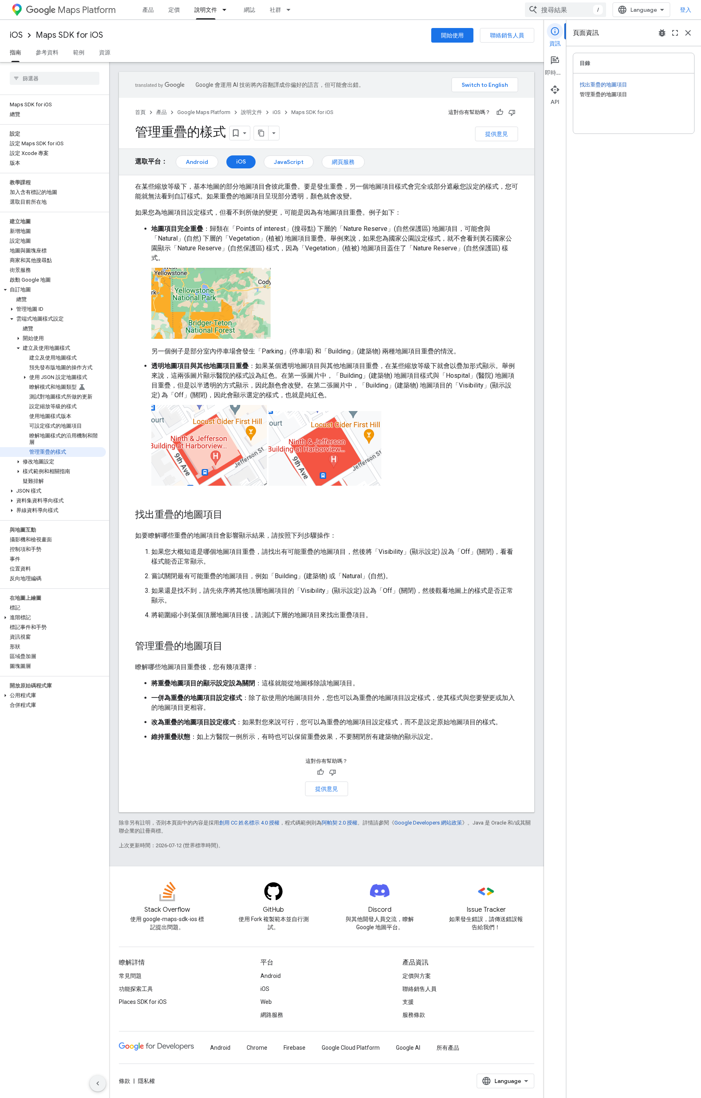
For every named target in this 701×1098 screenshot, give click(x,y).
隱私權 (146, 1081)
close (688, 33)
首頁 (140, 112)
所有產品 (448, 1047)
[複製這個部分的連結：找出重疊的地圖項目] (231, 515)
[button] (53, 290)
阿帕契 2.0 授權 (339, 823)
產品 (148, 9)
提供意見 (496, 134)
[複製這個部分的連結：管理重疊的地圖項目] (231, 647)
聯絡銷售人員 (507, 35)
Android (197, 162)
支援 (408, 1002)
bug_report (662, 33)
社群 (275, 9)
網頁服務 (343, 162)
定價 (174, 9)
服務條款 (413, 1015)
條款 (124, 1081)
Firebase (294, 1047)
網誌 (249, 9)
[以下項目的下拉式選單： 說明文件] (227, 9)
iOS (16, 35)
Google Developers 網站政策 (428, 823)
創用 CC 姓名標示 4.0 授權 (249, 823)
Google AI (408, 1047)
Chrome (257, 1047)
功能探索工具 (136, 989)
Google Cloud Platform (351, 1047)
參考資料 (47, 52)
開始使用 (452, 35)
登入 (685, 9)
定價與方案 (416, 976)
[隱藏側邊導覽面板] (98, 1083)
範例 (78, 52)
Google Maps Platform (203, 112)
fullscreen (675, 33)
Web (266, 1002)
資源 (104, 52)
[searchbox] (54, 78)
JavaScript (288, 162)
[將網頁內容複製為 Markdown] (261, 133)
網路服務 (271, 1015)
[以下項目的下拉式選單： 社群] (291, 9)
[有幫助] (500, 112)
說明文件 (205, 9)
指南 (15, 52)
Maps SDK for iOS (69, 35)
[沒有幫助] (512, 112)
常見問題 (130, 976)
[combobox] (565, 9)
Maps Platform (87, 9)
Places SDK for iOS (143, 1002)
